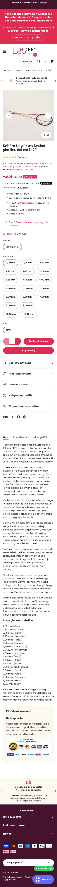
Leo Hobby (8, 233)
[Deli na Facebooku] (19, 417)
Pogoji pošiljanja (32, 877)
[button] (52, 61)
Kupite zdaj (28, 350)
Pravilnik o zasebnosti (12, 877)
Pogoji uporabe (9, 879)
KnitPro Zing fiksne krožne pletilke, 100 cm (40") (32, 70)
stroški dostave (27, 202)
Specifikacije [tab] (21, 437)
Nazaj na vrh (27, 810)
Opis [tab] (6, 437)
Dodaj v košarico (38, 341)
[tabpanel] (28, 572)
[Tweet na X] (12, 417)
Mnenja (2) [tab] (40, 437)
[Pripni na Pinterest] (25, 417)
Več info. (37, 800)
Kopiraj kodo (36, 37)
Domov (6, 70)
